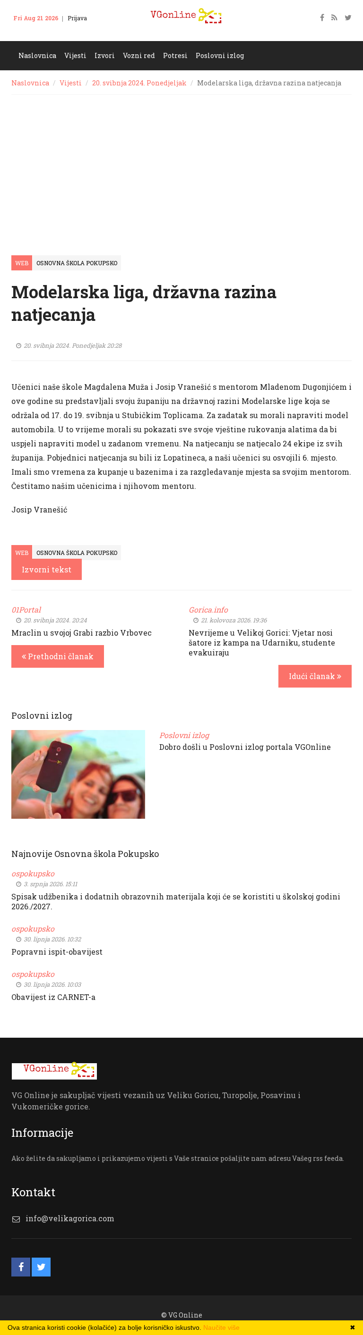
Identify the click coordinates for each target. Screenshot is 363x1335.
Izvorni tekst (46, 569)
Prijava (77, 18)
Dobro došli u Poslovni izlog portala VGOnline (245, 747)
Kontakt (30, 32)
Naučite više (221, 1327)
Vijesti (71, 82)
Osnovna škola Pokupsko (76, 263)
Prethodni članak (60, 656)
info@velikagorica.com (70, 1218)
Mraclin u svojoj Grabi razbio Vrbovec (81, 633)
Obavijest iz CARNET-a (53, 997)
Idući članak (313, 676)
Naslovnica (30, 82)
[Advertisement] (181, 166)
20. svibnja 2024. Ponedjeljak (139, 82)
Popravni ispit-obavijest (57, 952)
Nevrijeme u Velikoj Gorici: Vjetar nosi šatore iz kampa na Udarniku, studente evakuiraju (262, 642)
